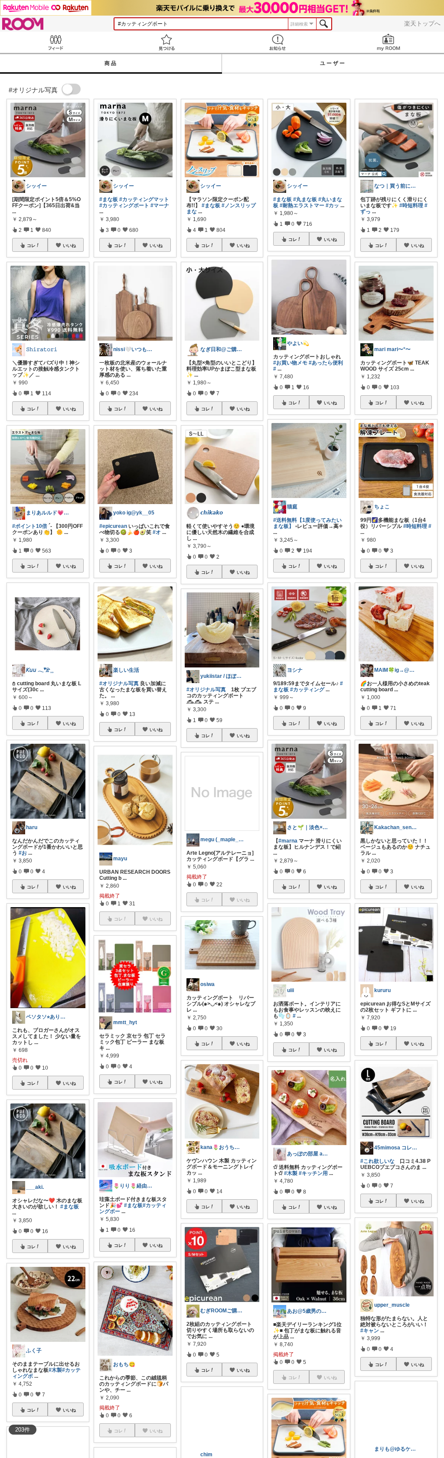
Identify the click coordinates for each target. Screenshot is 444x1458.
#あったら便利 (326, 363)
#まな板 (69, 1207)
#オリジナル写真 (119, 683)
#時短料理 (411, 205)
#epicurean (113, 526)
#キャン (369, 1331)
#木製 (55, 1370)
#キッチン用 (313, 1173)
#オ (157, 532)
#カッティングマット (144, 199)
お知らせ (277, 42)
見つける (166, 42)
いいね (69, 245)
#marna (287, 841)
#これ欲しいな (377, 1161)
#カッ (332, 205)
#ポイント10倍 (29, 526)
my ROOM (388, 42)
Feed (55, 42)
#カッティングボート (124, 205)
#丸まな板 (305, 199)
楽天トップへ (422, 23)
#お (23, 853)
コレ (31, 245)
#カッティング (307, 690)
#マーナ (159, 205)
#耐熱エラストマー (302, 205)
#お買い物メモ (290, 363)
